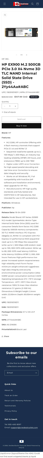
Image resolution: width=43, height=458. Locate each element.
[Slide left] (16, 54)
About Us (9, 390)
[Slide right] (26, 54)
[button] (4, 3)
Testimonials (10, 406)
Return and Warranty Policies (18, 401)
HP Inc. (5, 59)
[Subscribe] (35, 373)
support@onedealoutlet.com (24, 427)
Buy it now (21, 126)
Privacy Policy (11, 411)
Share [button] (6, 336)
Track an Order (11, 395)
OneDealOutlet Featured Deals (20, 445)
